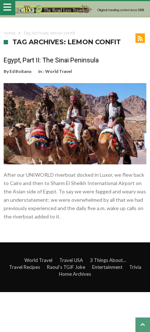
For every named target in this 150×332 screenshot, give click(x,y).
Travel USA (71, 260)
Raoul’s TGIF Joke (66, 267)
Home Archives (75, 274)
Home (9, 33)
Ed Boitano (20, 71)
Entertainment (107, 267)
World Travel (58, 71)
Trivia (135, 267)
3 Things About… (108, 260)
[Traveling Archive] (75, 8)
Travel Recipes (24, 267)
